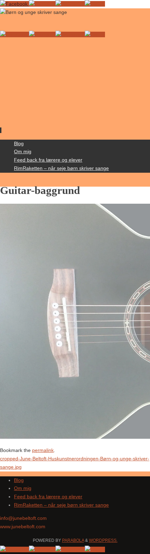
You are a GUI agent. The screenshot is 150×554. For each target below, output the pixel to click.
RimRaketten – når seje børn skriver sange (61, 505)
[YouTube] (42, 4)
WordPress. (103, 540)
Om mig (22, 488)
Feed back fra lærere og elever (48, 496)
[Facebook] (14, 4)
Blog (19, 480)
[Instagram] (70, 4)
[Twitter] (95, 4)
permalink (43, 450)
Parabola (73, 540)
